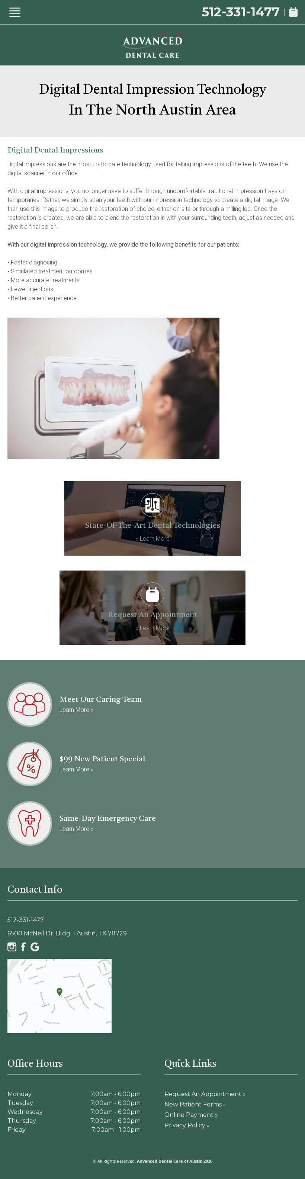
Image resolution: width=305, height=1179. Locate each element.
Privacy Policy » (187, 1125)
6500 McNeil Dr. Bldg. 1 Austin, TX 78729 (67, 933)
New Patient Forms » (195, 1104)
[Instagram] (11, 946)
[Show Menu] (14, 12)
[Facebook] (23, 946)
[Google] (34, 946)
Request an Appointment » (205, 1094)
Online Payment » (191, 1114)
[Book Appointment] (293, 12)
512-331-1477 (241, 11)
